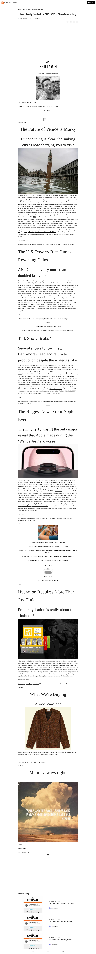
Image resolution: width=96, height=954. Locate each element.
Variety (20, 374)
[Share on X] (71, 22)
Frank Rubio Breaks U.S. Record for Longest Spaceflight (53, 560)
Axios (51, 296)
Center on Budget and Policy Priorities (49, 291)
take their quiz (31, 520)
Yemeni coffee (48, 576)
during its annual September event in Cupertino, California (55, 482)
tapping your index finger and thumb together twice (33, 506)
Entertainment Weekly (56, 389)
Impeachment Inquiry (62, 550)
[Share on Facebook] (67, 22)
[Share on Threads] (74, 22)
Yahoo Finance (57, 319)
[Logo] (2, 3)
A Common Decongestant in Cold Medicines (35, 556)
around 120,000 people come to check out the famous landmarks (36, 204)
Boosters (51, 542)
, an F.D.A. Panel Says (67, 556)
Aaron (45, 565)
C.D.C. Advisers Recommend (40, 542)
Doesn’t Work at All (55, 556)
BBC (34, 217)
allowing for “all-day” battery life (33, 504)
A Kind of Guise (41, 762)
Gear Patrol (58, 491)
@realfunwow (22, 848)
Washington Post (53, 287)
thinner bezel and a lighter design (35, 499)
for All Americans (59, 542)
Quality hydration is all (41, 326)
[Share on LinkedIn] (77, 22)
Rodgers (49, 565)
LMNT (32, 671)
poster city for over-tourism (60, 195)
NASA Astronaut (31, 560)
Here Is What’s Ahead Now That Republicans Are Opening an (37, 550)
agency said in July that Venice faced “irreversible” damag (40, 232)
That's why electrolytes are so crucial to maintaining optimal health (46, 665)
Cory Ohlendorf (24, 102)
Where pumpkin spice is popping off (48, 580)
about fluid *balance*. (54, 326)
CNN (33, 302)
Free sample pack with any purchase (28, 684)
